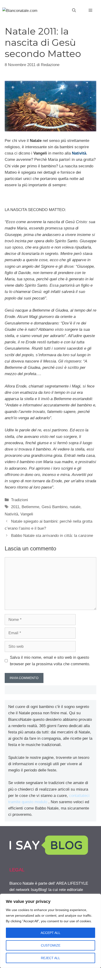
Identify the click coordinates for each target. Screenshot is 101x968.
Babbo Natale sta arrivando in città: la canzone (52, 535)
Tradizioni (19, 500)
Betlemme (30, 507)
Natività (79, 153)
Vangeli (26, 514)
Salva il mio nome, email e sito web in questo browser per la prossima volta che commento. (50, 660)
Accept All (50, 933)
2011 (15, 507)
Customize (50, 945)
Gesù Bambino (54, 507)
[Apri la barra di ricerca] (74, 10)
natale (75, 507)
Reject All (50, 958)
